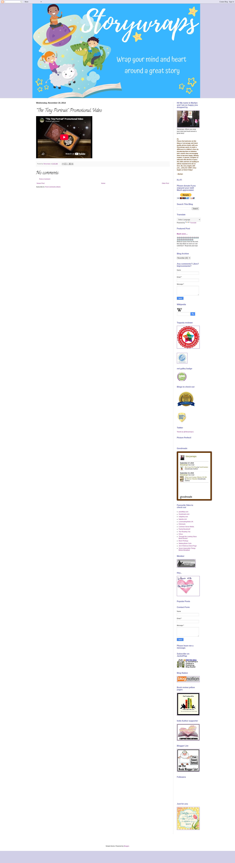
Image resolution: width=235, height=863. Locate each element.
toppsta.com (183, 519)
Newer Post (40, 183)
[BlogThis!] (65, 164)
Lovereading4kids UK (186, 521)
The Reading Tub (184, 532)
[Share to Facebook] (70, 164)
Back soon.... (182, 234)
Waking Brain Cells (185, 543)
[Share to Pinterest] (72, 164)
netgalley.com (183, 516)
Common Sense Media (186, 527)
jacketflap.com (183, 512)
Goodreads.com (184, 514)
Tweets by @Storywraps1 (185, 432)
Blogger (126, 846)
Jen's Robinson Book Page (188, 546)
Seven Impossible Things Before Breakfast (187, 549)
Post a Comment (44, 179)
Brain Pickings (183, 541)
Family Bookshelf (184, 529)
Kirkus (181, 534)
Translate (193, 223)
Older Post (165, 183)
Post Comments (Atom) (52, 187)
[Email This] (63, 164)
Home (103, 183)
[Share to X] (67, 164)
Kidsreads (182, 524)
